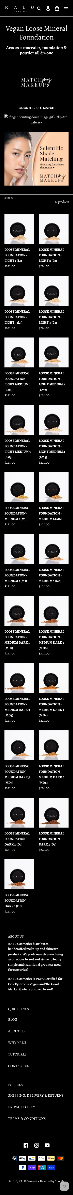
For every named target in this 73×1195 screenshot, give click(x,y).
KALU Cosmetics (29, 1181)
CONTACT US (18, 1065)
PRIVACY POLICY (21, 1107)
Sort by (8, 198)
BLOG (12, 1019)
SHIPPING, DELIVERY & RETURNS (36, 1095)
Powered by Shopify (52, 1181)
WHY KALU (17, 1042)
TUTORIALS (17, 1054)
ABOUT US (16, 1031)
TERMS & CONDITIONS (27, 1118)
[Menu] (65, 8)
